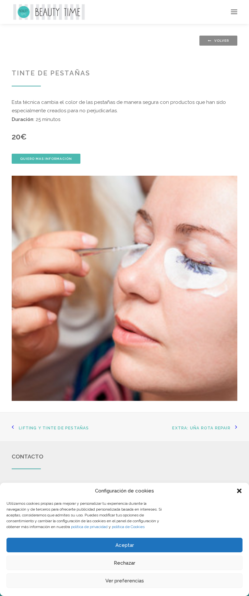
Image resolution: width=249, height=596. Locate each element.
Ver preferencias (124, 581)
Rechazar (124, 563)
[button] (239, 491)
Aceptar (124, 545)
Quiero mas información (46, 158)
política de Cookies (128, 526)
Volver (221, 40)
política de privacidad (89, 526)
